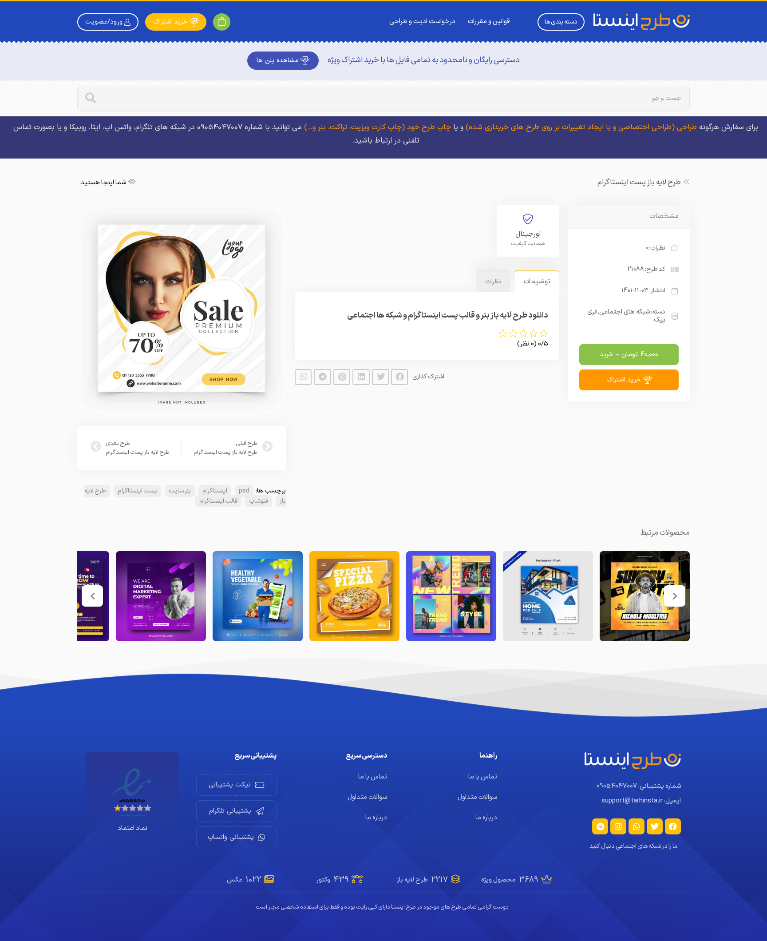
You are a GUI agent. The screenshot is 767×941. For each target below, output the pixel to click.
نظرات (493, 282)
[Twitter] (655, 826)
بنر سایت (180, 491)
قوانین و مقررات (489, 21)
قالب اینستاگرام (218, 501)
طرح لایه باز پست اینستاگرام (639, 182)
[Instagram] (618, 826)
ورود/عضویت (104, 22)
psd (244, 491)
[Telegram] (600, 826)
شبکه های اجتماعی (624, 312)
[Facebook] (673, 826)
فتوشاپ (258, 501)
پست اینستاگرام (137, 491)
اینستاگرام (214, 491)
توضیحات (537, 282)
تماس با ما (482, 777)
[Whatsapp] (636, 826)
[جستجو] (90, 98)
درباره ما (486, 818)
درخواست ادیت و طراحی (422, 21)
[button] (399, 377)
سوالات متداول (477, 797)
